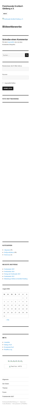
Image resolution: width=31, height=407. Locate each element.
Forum (4, 392)
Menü (5, 13)
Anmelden (7, 342)
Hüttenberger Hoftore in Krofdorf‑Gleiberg (16, 279)
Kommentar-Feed (9, 347)
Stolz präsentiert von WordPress (19, 403)
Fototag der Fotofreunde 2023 (12, 274)
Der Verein (5, 384)
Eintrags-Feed (8, 345)
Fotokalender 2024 (9, 271)
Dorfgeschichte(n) (9, 252)
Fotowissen (7, 255)
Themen (4, 388)
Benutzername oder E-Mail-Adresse (12, 66)
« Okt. (7, 320)
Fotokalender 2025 (9, 269)
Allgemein (7, 250)
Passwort (4, 74)
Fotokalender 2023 (9, 276)
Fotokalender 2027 (8, 396)
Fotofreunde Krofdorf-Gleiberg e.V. (12, 7)
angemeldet (11, 42)
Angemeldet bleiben (9, 83)
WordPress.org (8, 349)
